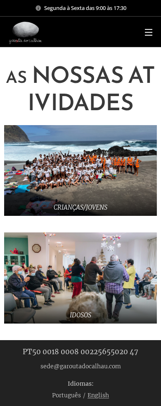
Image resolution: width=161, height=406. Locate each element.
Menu (148, 32)
